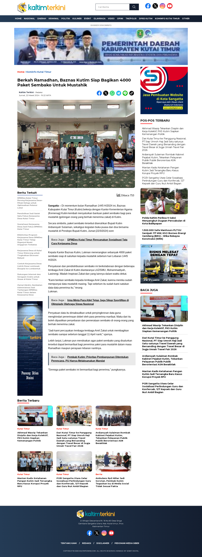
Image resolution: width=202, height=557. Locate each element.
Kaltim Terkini (26, 92)
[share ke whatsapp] (113, 95)
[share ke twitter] (106, 95)
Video (111, 18)
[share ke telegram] (119, 95)
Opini (120, 18)
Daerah (41, 18)
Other (186, 18)
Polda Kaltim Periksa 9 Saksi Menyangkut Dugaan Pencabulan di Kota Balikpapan (163, 220)
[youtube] (170, 8)
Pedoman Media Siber (127, 543)
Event (87, 18)
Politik (65, 18)
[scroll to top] (193, 552)
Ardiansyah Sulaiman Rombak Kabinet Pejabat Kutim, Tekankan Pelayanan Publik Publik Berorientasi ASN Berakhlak (163, 159)
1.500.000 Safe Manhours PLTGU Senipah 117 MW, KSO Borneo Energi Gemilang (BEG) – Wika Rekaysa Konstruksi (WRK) (164, 234)
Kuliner (77, 18)
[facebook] (148, 8)
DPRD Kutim (145, 18)
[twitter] (155, 8)
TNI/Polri (131, 18)
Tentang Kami (69, 543)
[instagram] (163, 8)
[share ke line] (126, 95)
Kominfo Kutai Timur (167, 18)
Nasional (29, 18)
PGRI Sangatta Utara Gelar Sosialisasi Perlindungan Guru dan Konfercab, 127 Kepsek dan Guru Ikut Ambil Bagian (163, 180)
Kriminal (54, 18)
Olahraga (99, 18)
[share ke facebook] (100, 95)
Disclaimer (102, 543)
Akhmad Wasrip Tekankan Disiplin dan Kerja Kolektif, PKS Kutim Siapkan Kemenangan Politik (163, 131)
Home (18, 18)
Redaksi (86, 543)
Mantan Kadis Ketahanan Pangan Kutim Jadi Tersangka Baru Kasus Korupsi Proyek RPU (160, 170)
